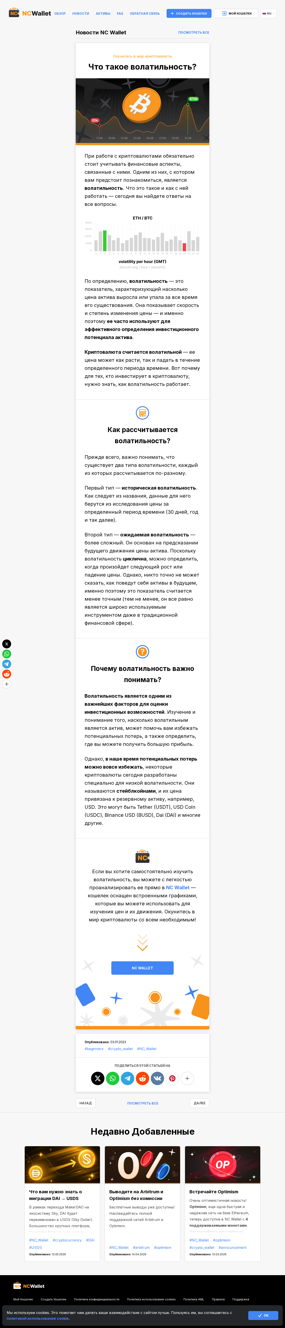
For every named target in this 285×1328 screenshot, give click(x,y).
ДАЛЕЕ (200, 1103)
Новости (80, 13)
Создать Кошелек (53, 1299)
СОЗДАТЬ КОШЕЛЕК (191, 13)
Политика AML (193, 1299)
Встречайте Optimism (213, 1191)
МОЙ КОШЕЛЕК (240, 13)
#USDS (35, 1247)
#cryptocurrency (67, 1240)
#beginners (94, 1049)
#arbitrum (141, 1247)
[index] (30, 13)
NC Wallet (177, 887)
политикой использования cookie (38, 1318)
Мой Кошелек (23, 1299)
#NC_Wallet (146, 1049)
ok (266, 1315)
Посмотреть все (193, 32)
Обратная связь (145, 13)
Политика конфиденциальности (96, 1299)
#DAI (90, 1240)
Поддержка (240, 1299)
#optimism (162, 1247)
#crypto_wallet (120, 1049)
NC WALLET (142, 968)
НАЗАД (85, 1103)
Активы (103, 13)
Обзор (60, 13)
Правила (218, 1299)
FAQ (120, 13)
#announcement (232, 1247)
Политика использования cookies (151, 1299)
